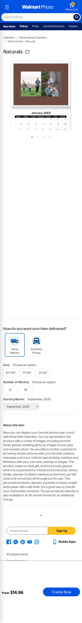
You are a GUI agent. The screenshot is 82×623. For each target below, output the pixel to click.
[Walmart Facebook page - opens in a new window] (8, 542)
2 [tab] (37, 136)
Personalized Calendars (33, 37)
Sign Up (62, 531)
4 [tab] (49, 136)
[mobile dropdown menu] (7, 7)
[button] (27, 52)
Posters (73, 26)
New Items (9, 26)
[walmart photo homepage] (38, 7)
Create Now (61, 592)
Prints (35, 26)
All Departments (17, 554)
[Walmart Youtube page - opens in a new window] (29, 542)
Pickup (24, 26)
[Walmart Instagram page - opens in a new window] (36, 542)
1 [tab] (31, 136)
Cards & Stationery (53, 26)
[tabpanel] (41, 95)
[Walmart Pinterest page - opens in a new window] (22, 542)
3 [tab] (43, 136)
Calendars (9, 37)
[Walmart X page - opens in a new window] (15, 542)
